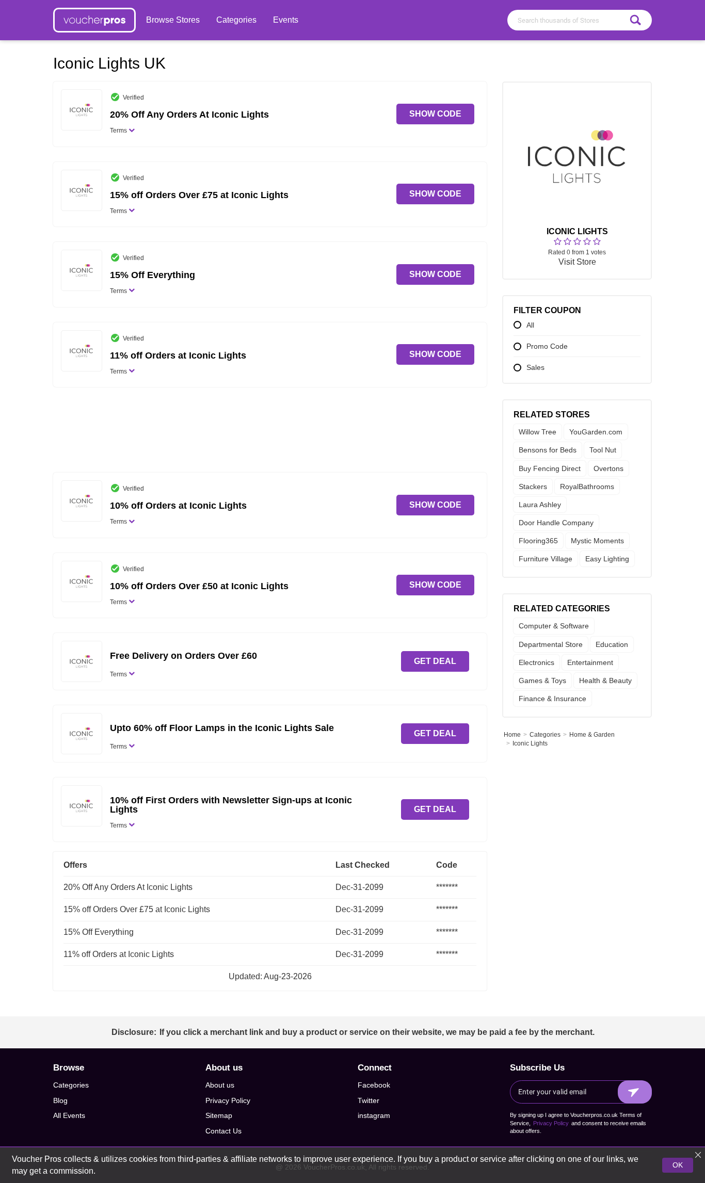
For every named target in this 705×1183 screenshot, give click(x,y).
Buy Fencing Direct (550, 468)
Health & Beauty (605, 680)
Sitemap (218, 1115)
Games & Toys (542, 680)
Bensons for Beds (547, 450)
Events (285, 19)
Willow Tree (537, 432)
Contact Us (223, 1131)
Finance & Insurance (552, 698)
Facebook (374, 1085)
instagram (374, 1115)
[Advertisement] (270, 433)
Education (612, 644)
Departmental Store (551, 644)
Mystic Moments (597, 541)
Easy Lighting (607, 559)
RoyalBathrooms (587, 486)
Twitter (368, 1100)
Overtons (608, 468)
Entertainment (590, 662)
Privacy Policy (227, 1100)
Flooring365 (538, 541)
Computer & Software (554, 626)
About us (219, 1085)
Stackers (533, 486)
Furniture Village (545, 559)
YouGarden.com (595, 432)
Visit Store (577, 262)
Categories (236, 19)
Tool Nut (602, 450)
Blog (60, 1100)
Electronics (536, 662)
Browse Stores (173, 19)
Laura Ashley (540, 504)
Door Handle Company (556, 522)
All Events (69, 1115)
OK (677, 1165)
